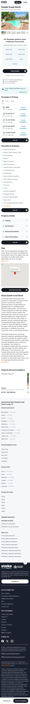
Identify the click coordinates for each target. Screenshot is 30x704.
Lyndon (3, 388)
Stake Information (6, 665)
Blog (2, 601)
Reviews (3, 622)
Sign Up (18, 2)
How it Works (5, 593)
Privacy (3, 627)
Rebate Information (7, 598)
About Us (4, 617)
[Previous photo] (3, 20)
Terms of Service (6, 625)
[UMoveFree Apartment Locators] (6, 567)
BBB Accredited (6, 632)
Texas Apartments (7, 614)
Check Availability (23, 108)
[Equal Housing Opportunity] (18, 566)
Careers (3, 619)
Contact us (15, 581)
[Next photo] (26, 20)
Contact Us (7, 701)
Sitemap (3, 630)
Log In (25, 2)
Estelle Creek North (11, 7)
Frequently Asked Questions (10, 596)
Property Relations (7, 604)
